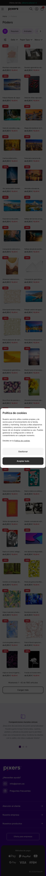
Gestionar (23, 451)
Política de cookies (22, 441)
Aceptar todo (23, 461)
